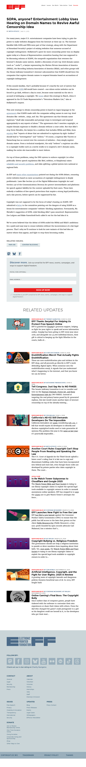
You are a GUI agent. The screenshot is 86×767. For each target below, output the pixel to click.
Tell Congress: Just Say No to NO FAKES (54, 386)
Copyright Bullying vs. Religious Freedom (55, 541)
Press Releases (32, 707)
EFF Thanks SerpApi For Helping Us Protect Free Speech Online (51, 322)
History (29, 687)
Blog (28, 705)
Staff (28, 694)
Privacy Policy (51, 755)
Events (29, 710)
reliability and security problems (20, 164)
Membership (11, 687)
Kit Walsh (50, 538)
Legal (8, 681)
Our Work (55, 5)
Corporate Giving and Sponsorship (14, 737)
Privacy (9, 707)
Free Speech (11, 705)
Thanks (69, 755)
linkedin (60, 661)
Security (9, 684)
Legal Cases (31, 712)
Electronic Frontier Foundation (16, 7)
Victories (30, 684)
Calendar (30, 679)
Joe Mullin (50, 415)
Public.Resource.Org (45, 523)
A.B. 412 (71, 423)
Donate (75, 5)
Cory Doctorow (52, 353)
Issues (49, 5)
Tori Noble (50, 570)
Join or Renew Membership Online (13, 726)
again (55, 423)
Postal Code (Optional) (18, 272)
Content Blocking (30, 245)
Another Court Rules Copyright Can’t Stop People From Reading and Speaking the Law (55, 451)
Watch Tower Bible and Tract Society (50, 484)
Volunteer (30, 681)
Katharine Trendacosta (56, 382)
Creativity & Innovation (14, 710)
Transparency (11, 712)
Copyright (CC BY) (9, 755)
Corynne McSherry (54, 510)
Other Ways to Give (13, 743)
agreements (12, 113)
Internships (30, 689)
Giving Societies (12, 734)
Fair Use (12, 245)
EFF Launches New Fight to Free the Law (54, 512)
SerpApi (50, 327)
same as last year (70, 431)
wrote (41, 96)
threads (77, 661)
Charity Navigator (39, 667)
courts (37, 495)
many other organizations (27, 175)
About (43, 5)
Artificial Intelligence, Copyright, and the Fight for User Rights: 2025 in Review (54, 573)
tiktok (68, 661)
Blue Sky (35, 661)
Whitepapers (31, 715)
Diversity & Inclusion (33, 697)
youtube (43, 661)
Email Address (15, 279)
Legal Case (36, 476)
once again (45, 549)
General (9, 679)
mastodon (10, 661)
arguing (10, 133)
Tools (70, 5)
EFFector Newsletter (33, 717)
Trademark (28, 755)
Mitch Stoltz (14, 31)
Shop (8, 741)
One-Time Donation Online (13, 731)
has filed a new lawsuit (45, 515)
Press (8, 689)
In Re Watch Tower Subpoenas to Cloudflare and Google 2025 (50, 480)
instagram (26, 661)
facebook (18, 661)
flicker (52, 661)
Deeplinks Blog (38, 319)
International (11, 715)
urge (77, 492)
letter (19, 205)
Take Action (64, 5)
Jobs (28, 692)
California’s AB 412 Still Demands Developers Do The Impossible (50, 419)
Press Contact (51, 705)
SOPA (21, 89)
